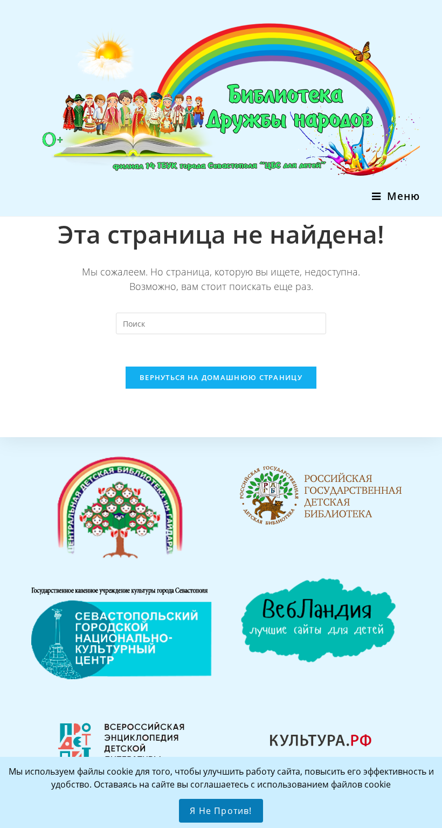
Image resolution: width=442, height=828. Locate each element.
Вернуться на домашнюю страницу (221, 377)
